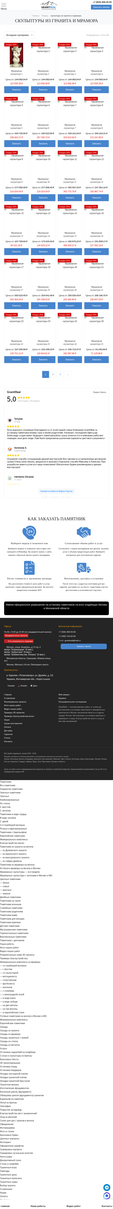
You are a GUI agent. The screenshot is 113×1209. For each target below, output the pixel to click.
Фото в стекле (7, 1131)
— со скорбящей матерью (13, 965)
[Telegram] (106, 1187)
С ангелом (5, 810)
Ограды (4, 1027)
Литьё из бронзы (8, 1102)
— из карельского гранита (13, 854)
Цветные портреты (9, 1138)
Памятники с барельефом (13, 832)
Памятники (5, 782)
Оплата (7, 727)
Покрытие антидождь (11, 1110)
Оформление (7, 1124)
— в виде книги (8, 998)
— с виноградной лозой (12, 994)
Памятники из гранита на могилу (16, 847)
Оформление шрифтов (12, 1146)
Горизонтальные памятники (14, 933)
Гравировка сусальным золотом (16, 1153)
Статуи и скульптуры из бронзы (16, 1056)
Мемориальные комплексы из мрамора (20, 962)
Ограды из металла (10, 1045)
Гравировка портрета (11, 1149)
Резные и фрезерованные (13, 828)
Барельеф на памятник (12, 1099)
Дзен (35, 686)
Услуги (3, 1048)
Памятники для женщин (12, 919)
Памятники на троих (10, 901)
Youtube (11, 686)
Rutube (24, 686)
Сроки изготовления (13, 723)
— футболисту (7, 983)
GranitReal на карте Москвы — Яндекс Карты (56, 496)
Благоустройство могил (12, 843)
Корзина (62, 698)
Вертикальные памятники (13, 937)
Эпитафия (5, 1106)
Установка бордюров (10, 1070)
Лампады (5, 1171)
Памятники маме (8, 915)
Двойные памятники (10, 897)
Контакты (8, 741)
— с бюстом (6, 969)
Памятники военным (10, 904)
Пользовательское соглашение (73, 702)
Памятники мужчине (10, 922)
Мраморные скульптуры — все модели (20, 872)
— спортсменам (8, 980)
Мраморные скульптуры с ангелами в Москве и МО (26, 875)
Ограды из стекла (9, 1041)
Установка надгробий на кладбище (18, 1052)
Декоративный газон (10, 1160)
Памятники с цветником (12, 940)
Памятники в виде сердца (13, 814)
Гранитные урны (8, 1175)
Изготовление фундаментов (14, 1088)
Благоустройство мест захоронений (18, 1113)
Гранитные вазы (8, 1167)
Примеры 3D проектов (14, 712)
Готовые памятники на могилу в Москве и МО (23, 1016)
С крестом (5, 807)
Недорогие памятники (11, 789)
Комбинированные (9, 800)
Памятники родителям (11, 911)
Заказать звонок (101, 7)
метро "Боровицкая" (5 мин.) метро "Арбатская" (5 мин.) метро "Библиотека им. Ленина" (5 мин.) (24, 651)
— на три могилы (9, 1009)
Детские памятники (10, 926)
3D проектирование (10, 1063)
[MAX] (106, 1195)
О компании (9, 698)
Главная (8, 694)
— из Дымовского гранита (13, 850)
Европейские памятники (12, 836)
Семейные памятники (11, 908)
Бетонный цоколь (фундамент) (15, 1092)
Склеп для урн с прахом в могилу (17, 1120)
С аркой (4, 821)
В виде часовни (8, 818)
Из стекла (5, 803)
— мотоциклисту (8, 976)
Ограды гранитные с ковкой (14, 1038)
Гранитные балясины (11, 1178)
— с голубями (7, 991)
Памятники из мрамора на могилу (17, 865)
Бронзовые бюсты (9, 1059)
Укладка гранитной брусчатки (15, 1081)
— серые (4, 886)
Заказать (16, 89)
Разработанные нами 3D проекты (17, 955)
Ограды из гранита (9, 1030)
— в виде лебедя (9, 1001)
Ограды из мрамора (10, 1034)
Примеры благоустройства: (14, 958)
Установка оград (8, 1066)
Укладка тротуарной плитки (14, 1074)
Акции (7, 720)
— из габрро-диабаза (11, 861)
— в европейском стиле (12, 1012)
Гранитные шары (9, 1182)
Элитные (4, 796)
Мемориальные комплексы (14, 839)
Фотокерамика (7, 1128)
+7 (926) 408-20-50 (102, 2)
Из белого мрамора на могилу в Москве (20, 868)
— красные (5, 890)
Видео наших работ (13, 709)
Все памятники (7, 785)
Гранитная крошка (9, 1084)
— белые (4, 883)
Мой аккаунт (64, 694)
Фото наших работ (12, 705)
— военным (6, 987)
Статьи (7, 738)
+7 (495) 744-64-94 (67, 636)
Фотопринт (5, 1142)
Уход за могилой (8, 1117)
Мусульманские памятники (13, 929)
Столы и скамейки (9, 1164)
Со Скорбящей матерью (12, 825)
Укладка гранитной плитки (13, 1077)
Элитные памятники (10, 792)
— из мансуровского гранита (14, 857)
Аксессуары (6, 1156)
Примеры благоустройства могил (19, 716)
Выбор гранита (7, 1185)
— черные (5, 893)
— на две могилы (9, 1005)
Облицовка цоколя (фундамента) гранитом (22, 1095)
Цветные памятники (10, 879)
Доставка (8, 730)
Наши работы (7, 944)
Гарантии (8, 734)
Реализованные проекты (15, 702)
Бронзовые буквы (9, 1135)
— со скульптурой (9, 973)
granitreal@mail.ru (73, 640)
